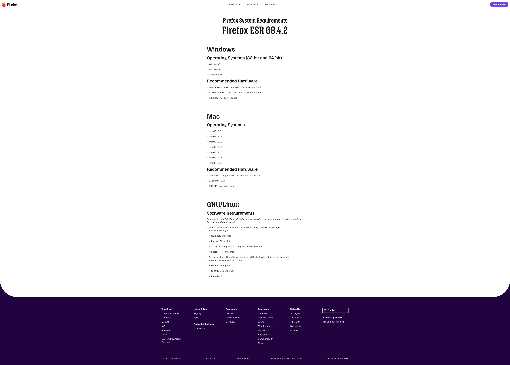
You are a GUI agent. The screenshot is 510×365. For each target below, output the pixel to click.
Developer (231, 322)
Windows (166, 317)
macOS (165, 322)
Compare (262, 313)
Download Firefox (171, 313)
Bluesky (294, 326)
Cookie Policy (243, 359)
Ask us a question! (331, 322)
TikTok (293, 322)
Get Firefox (499, 4)
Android (166, 330)
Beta (196, 317)
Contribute (231, 317)
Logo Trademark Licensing (336, 359)
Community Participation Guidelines (287, 359)
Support (262, 330)
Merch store (264, 326)
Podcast (294, 330)
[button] (235, 4)
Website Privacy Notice (172, 359)
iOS (163, 326)
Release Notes (265, 317)
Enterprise (199, 328)
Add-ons (262, 334)
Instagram (295, 313)
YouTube (294, 317)
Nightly (197, 313)
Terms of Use (209, 359)
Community (264, 339)
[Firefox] (10, 4)
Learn (261, 322)
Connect (230, 313)
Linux (164, 334)
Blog (260, 343)
